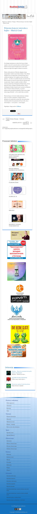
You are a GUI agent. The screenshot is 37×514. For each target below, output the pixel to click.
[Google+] (16, 509)
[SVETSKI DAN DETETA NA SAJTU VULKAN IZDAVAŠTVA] (17, 152)
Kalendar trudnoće (11, 478)
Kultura (9, 21)
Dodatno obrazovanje (12, 448)
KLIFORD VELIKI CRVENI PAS (19, 377)
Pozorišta (9, 462)
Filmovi (8, 470)
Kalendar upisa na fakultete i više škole (16, 500)
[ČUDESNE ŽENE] (17, 180)
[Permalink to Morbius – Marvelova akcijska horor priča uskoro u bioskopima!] (8, 375)
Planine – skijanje (11, 424)
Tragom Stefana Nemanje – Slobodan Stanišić (15, 119)
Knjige (14, 21)
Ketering (9, 408)
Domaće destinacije (11, 416)
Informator (9, 441)
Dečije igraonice (10, 403)
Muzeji (8, 459)
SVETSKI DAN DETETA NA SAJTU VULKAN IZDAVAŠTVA (17, 156)
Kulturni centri (10, 457)
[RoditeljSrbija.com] (18, 8)
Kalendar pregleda (11, 483)
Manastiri (9, 419)
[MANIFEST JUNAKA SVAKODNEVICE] (17, 222)
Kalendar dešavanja (11, 475)
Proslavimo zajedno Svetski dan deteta (21, 384)
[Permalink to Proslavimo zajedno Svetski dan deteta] (8, 387)
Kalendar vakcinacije (12, 481)
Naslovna (4, 21)
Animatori (9, 405)
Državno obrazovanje (12, 443)
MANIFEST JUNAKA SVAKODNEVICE (15, 225)
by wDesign (14, 506)
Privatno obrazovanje (12, 446)
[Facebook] (18, 509)
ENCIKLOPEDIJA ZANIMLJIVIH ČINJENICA (16, 169)
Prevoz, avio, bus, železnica (13, 427)
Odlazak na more (10, 421)
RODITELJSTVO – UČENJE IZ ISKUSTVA (21, 123)
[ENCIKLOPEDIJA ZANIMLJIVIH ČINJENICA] (17, 166)
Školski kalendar (10, 486)
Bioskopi (9, 454)
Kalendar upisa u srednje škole (14, 497)
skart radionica (21, 506)
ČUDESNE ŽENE (13, 182)
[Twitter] (20, 509)
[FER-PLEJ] (17, 208)
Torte (8, 411)
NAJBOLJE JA (13, 196)
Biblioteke (9, 465)
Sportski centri (10, 432)
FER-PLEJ (11, 210)
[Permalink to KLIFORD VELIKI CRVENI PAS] (8, 381)
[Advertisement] (19, 133)
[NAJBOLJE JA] (17, 194)
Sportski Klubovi (11, 435)
